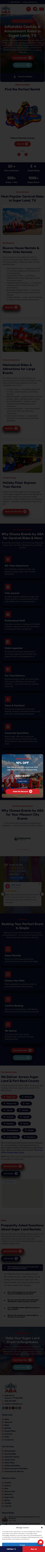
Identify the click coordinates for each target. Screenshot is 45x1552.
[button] (42, 1527)
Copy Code (22, 781)
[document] (22, 776)
